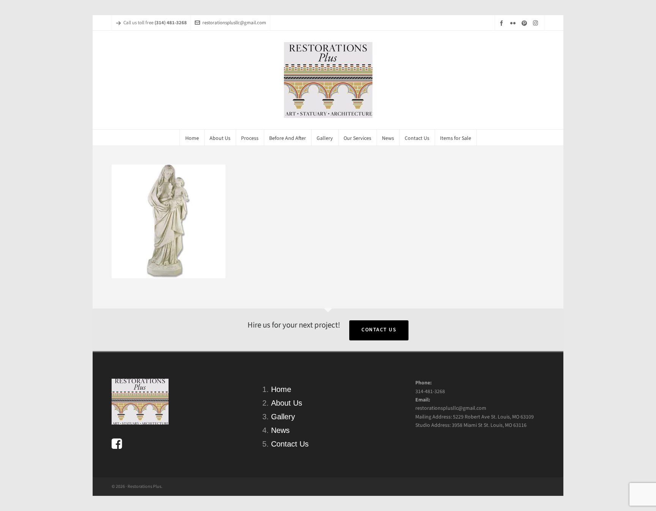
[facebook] (502, 23)
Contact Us (378, 329)
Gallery (283, 416)
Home (281, 389)
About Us (286, 403)
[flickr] (514, 23)
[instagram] (536, 22)
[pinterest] (525, 23)
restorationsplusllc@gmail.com (234, 22)
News (280, 430)
